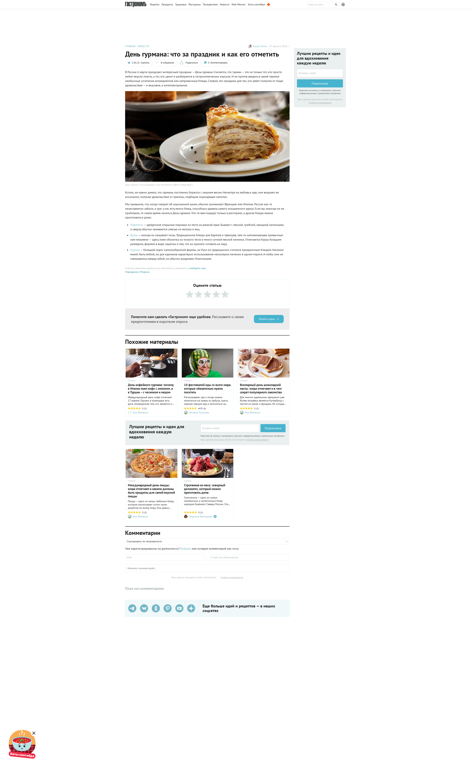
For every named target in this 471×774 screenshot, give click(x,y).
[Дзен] (191, 608)
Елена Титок (260, 46)
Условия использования (257, 439)
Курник (135, 250)
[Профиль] (343, 4)
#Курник (144, 272)
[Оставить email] (230, 428)
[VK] (144, 608)
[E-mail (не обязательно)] (249, 557)
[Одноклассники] (156, 608)
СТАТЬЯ (131, 381)
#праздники (132, 272)
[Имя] (165, 557)
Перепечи (136, 225)
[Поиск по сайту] (323, 5)
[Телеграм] (132, 608)
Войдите (185, 548)
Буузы (134, 235)
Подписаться (273, 428)
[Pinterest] (168, 608)
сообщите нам (197, 268)
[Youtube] (179, 608)
